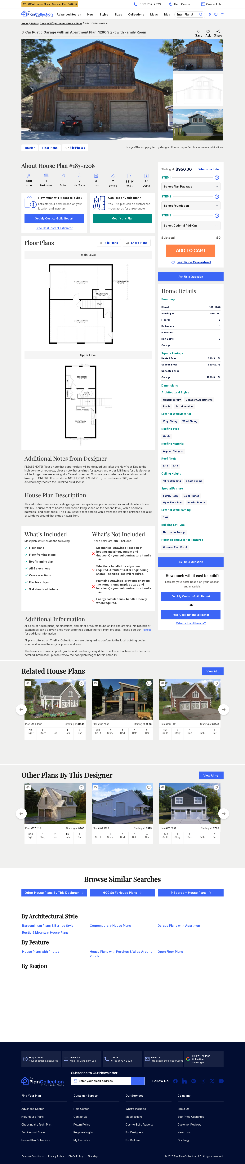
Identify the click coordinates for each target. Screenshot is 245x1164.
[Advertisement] (122, 1012)
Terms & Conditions (32, 1156)
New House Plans (32, 1116)
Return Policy (82, 1124)
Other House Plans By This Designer (51, 893)
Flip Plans (111, 242)
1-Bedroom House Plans (189, 893)
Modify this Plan (122, 218)
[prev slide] (21, 709)
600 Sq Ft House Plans (120, 893)
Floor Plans (50, 147)
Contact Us (80, 1116)
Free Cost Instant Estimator (190, 614)
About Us (183, 1108)
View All (208, 775)
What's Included (136, 1108)
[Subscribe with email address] (138, 1081)
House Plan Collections (36, 1140)
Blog (167, 14)
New (90, 14)
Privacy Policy (56, 1156)
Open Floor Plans (170, 952)
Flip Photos (77, 147)
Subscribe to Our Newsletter (94, 1073)
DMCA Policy (76, 1156)
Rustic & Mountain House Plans (45, 932)
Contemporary (172, 399)
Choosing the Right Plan (36, 1124)
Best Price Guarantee (191, 1116)
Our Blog (183, 1140)
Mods (154, 14)
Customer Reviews (189, 1124)
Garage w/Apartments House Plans (61, 23)
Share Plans (139, 242)
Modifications (134, 1116)
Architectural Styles (33, 1132)
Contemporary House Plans (110, 925)
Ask (208, 35)
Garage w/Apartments (199, 399)
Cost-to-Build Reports (139, 1124)
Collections (136, 14)
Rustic (167, 406)
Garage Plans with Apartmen (179, 925)
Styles (104, 14)
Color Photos (191, 495)
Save (198, 35)
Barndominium (185, 406)
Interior (29, 147)
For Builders (133, 1140)
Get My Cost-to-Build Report (54, 218)
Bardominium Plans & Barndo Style (48, 925)
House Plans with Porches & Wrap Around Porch (121, 954)
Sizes (118, 14)
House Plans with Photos (40, 952)
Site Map (93, 1156)
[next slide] (223, 709)
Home (25, 23)
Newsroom (184, 1132)
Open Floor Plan (172, 502)
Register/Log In (83, 1132)
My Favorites (82, 1140)
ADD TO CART (191, 250)
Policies (146, 629)
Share (218, 35)
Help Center (81, 1108)
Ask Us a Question (191, 276)
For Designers (134, 1132)
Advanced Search (69, 14)
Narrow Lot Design (174, 532)
